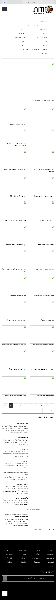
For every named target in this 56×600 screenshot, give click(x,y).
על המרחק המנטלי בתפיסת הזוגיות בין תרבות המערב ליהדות (16, 520)
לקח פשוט (15, 452)
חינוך (45, 41)
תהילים (22, 30)
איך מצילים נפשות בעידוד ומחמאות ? (15, 220)
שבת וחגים (9, 554)
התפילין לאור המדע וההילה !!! (44, 396)
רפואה (23, 45)
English (9, 558)
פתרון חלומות (22, 550)
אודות (52, 566)
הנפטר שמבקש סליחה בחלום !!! (44, 196)
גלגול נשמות (50, 554)
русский (51, 562)
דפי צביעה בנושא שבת (33, 510)
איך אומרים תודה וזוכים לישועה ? (16, 245)
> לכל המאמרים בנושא (43, 529)
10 (51, 410)
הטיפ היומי (43, 30)
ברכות (52, 550)
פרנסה (45, 45)
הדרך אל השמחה (15, 428)
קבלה (38, 550)
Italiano (9, 562)
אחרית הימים (8, 550)
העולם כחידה (16, 464)
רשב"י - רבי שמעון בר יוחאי (37, 26)
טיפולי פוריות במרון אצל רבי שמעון (43, 345)
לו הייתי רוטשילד (15, 441)
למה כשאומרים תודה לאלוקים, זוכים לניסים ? (43, 171)
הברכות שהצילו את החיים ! (18, 296)
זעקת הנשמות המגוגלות (47, 320)
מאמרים (44, 53)
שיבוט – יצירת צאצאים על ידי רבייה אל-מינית (16, 476)
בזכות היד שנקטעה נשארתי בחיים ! (43, 296)
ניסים (45, 33)
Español (23, 562)
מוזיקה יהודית (36, 558)
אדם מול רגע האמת (15, 488)
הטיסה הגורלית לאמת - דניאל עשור (34, 49)
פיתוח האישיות (41, 37)
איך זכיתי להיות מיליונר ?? (18, 196)
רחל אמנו (22, 33)
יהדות (24, 554)
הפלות (38, 554)
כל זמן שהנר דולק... (15, 501)
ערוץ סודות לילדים (18, 37)
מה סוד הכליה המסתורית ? (46, 245)
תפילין (23, 41)
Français (37, 562)
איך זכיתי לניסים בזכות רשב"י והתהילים (14, 345)
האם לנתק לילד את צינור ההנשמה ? (15, 169)
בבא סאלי (43, 22)
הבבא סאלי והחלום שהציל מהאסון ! (15, 396)
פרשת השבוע (50, 558)
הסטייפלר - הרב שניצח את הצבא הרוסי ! (42, 370)
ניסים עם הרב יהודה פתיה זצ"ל (16, 320)
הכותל (24, 558)
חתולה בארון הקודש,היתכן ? (17, 369)
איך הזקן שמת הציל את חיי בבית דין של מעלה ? (14, 270)
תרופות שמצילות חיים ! (47, 220)
